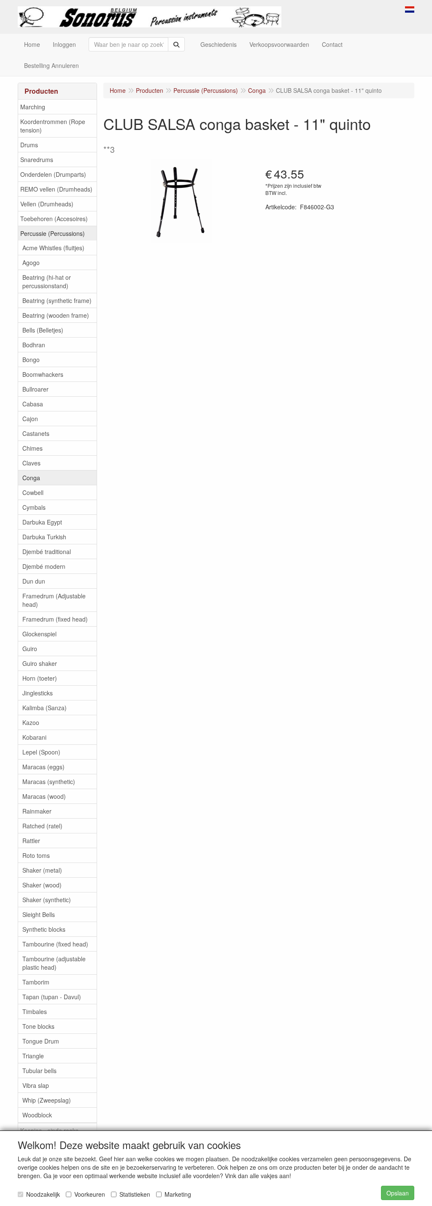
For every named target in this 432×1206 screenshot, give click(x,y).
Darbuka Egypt (42, 522)
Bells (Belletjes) (42, 330)
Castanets (35, 433)
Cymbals (34, 507)
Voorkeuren (89, 1194)
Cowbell (32, 492)
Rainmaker (36, 811)
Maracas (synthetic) (48, 781)
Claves (31, 463)
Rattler (31, 840)
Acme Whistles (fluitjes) (53, 247)
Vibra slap (35, 1085)
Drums (29, 145)
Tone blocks (38, 1026)
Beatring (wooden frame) (55, 315)
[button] (410, 8)
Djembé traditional (46, 551)
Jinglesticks (37, 693)
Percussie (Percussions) (52, 233)
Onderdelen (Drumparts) (53, 174)
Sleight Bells (38, 914)
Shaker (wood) (42, 885)
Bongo (31, 359)
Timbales (34, 1011)
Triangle (33, 1056)
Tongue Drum (40, 1041)
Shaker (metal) (42, 870)
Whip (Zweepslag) (46, 1100)
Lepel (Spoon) (41, 752)
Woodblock (37, 1115)
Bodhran (33, 345)
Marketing (178, 1194)
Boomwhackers (42, 374)
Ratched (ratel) (42, 826)
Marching (32, 107)
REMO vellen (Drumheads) (56, 189)
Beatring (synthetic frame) (57, 300)
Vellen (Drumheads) (46, 204)
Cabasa (32, 404)
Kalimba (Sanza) (44, 707)
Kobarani (34, 737)
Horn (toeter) (39, 678)
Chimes (32, 448)
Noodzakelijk (43, 1194)
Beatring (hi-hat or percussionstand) (46, 281)
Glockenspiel (39, 634)
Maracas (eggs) (43, 767)
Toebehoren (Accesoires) (54, 218)
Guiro (29, 648)
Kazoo (30, 722)
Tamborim (35, 982)
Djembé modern (43, 566)
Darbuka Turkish (44, 537)
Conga (31, 477)
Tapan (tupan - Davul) (51, 996)
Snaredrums (36, 159)
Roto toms (36, 855)
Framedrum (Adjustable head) (54, 600)
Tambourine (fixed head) (55, 944)
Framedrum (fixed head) (55, 619)
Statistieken (134, 1194)
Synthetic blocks (43, 929)
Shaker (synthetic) (46, 899)
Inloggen (64, 44)
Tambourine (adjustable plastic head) (54, 963)
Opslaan (397, 1193)
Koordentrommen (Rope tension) (52, 125)
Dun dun (33, 581)
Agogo (31, 262)
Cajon (30, 418)
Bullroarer (35, 389)
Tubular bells (39, 1070)
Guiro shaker (39, 663)
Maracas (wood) (44, 796)
